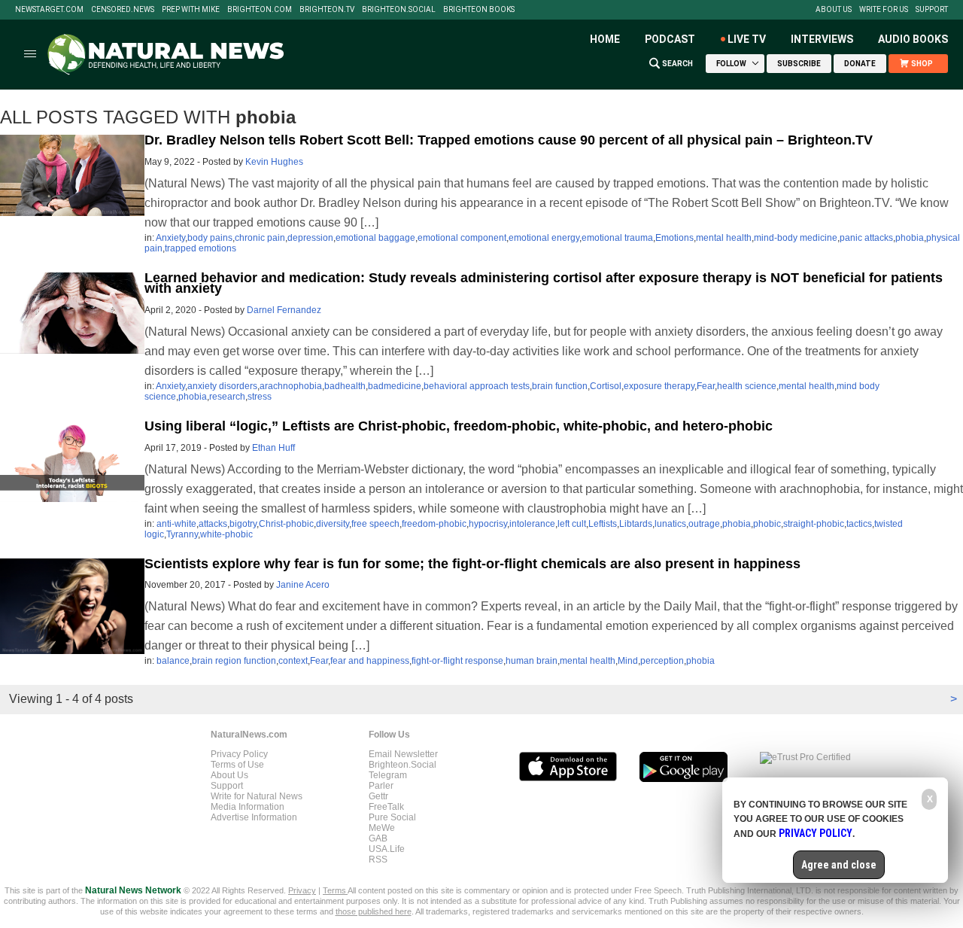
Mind (628, 661)
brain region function (234, 661)
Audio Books (913, 39)
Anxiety (170, 238)
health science (746, 386)
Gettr (378, 796)
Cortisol (605, 386)
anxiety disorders (222, 386)
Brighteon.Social (399, 10)
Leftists (602, 524)
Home (605, 39)
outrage (704, 524)
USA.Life (387, 849)
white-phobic (226, 534)
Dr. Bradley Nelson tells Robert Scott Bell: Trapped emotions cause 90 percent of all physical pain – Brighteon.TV (508, 140)
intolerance (532, 524)
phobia (909, 238)
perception (662, 661)
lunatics (670, 524)
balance (173, 661)
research (227, 396)
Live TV (747, 39)
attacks (213, 524)
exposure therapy (659, 386)
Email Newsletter (403, 754)
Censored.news (122, 10)
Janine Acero (303, 585)
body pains (209, 238)
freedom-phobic (434, 524)
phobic (767, 524)
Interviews (822, 39)
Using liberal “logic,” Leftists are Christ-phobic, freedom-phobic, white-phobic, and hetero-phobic (458, 426)
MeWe (382, 828)
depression (310, 238)
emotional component (462, 238)
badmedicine (394, 386)
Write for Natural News (256, 796)
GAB (378, 838)
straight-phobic (813, 524)
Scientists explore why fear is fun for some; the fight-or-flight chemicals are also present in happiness (472, 563)
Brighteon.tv (326, 10)
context (293, 661)
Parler (381, 785)
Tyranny (182, 534)
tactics (859, 524)
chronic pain (260, 238)
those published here (374, 911)
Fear (706, 386)
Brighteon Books (479, 10)
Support (932, 10)
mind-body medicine (795, 238)
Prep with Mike (191, 10)
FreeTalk (386, 807)
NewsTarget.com (49, 10)
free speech (375, 524)
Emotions (674, 238)
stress (260, 396)
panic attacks (866, 238)
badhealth (345, 386)
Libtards (635, 524)
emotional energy (544, 238)
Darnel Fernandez (284, 310)
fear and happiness (369, 661)
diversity (332, 524)
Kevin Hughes (274, 162)
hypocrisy (488, 524)
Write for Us (883, 10)
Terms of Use (237, 764)
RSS (378, 859)
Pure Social (392, 817)
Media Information (247, 807)
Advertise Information (254, 817)
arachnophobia (291, 386)
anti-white (176, 524)
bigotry (243, 524)
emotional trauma (617, 238)
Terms (335, 890)
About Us (834, 10)
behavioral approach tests (477, 386)
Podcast (670, 39)
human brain (531, 661)
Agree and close (838, 865)
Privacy (302, 890)
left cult (571, 524)
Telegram (388, 775)
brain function (560, 386)
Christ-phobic (286, 524)
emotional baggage (375, 238)
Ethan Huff (273, 448)
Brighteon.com (259, 10)
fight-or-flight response (457, 661)
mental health (724, 238)
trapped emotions (200, 248)
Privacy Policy (239, 754)
